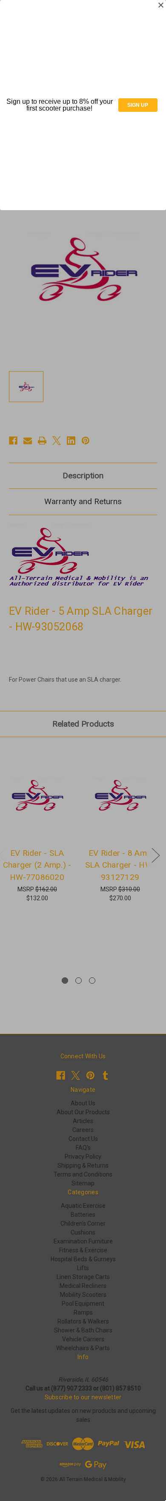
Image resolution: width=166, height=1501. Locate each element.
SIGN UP (137, 105)
